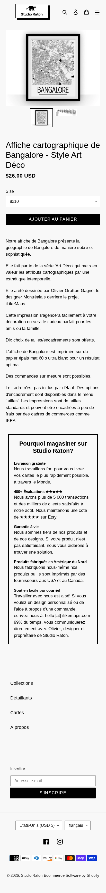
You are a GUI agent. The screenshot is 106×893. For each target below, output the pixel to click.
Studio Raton (31, 875)
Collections (21, 683)
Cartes (17, 712)
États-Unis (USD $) (37, 825)
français (76, 825)
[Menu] (97, 12)
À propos (19, 727)
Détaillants (21, 697)
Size (10, 191)
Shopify (93, 875)
